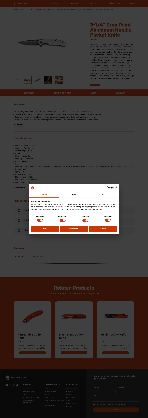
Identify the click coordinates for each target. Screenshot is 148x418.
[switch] (63, 220)
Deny (45, 229)
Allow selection (74, 229)
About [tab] (104, 194)
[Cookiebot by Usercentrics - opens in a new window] (108, 187)
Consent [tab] (44, 194)
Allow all (103, 229)
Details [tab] (74, 194)
